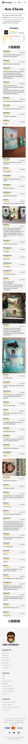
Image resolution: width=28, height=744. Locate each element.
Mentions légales (7, 704)
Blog (3, 676)
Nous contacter (6, 710)
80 (18, 47)
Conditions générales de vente (10, 707)
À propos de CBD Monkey (9, 702)
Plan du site (5, 693)
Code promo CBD (7, 686)
